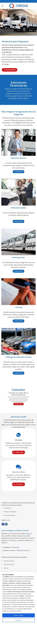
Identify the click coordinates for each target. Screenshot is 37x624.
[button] (2, 6)
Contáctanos (7, 508)
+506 (14, 547)
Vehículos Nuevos (9, 561)
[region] (18, 598)
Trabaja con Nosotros (10, 511)
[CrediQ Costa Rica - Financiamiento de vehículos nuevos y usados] (18, 6)
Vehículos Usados (9, 564)
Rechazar (18, 620)
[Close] (35, 573)
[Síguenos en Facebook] (3, 524)
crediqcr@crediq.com (22, 550)
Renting (6, 568)
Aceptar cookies (18, 615)
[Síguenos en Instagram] (6, 524)
